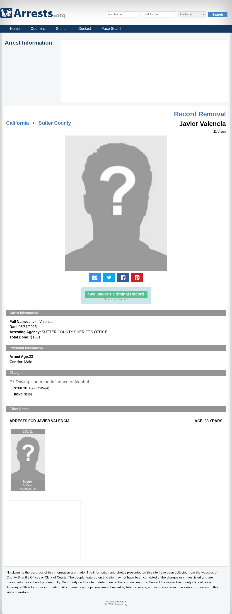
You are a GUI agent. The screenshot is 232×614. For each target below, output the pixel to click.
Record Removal (200, 114)
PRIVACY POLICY (116, 601)
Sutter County (55, 123)
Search (62, 29)
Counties (38, 29)
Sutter (28, 481)
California (17, 123)
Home (15, 29)
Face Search (112, 29)
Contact (84, 29)
